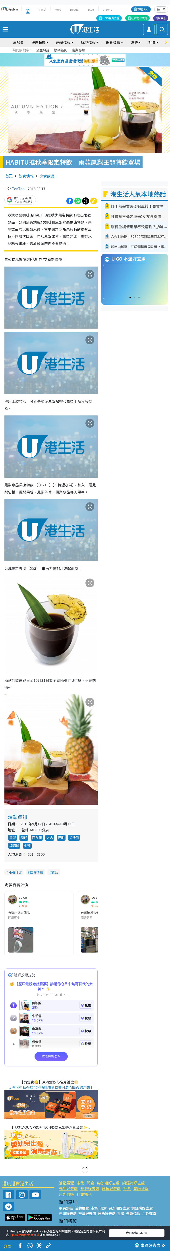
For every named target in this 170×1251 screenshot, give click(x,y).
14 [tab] (84, 65)
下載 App (143, 9)
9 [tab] (84, 60)
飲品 (54, 872)
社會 (127, 1188)
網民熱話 (66, 1208)
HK (27, 9)
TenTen (18, 188)
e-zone (107, 9)
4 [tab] (88, 55)
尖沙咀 (74, 837)
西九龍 (37, 837)
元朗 (61, 837)
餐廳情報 (141, 1188)
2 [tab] (79, 55)
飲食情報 (26, 176)
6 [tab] (97, 55)
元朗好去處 (68, 1188)
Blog (91, 9)
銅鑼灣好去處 (133, 1183)
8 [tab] (79, 60)
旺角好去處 (111, 1188)
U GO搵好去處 (111, 18)
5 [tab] (93, 55)
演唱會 (18, 42)
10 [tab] (88, 60)
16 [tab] (93, 65)
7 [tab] (75, 60)
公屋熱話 (42, 50)
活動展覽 (66, 1183)
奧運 (12, 837)
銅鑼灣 (14, 845)
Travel (42, 9)
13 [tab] (79, 65)
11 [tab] (93, 60)
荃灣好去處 (89, 1188)
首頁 (9, 176)
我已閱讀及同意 (136, 1233)
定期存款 (78, 50)
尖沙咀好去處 (108, 1183)
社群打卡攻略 (139, 18)
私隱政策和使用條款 (26, 1235)
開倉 (90, 1183)
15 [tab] (88, 65)
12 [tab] (97, 60)
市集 (80, 1183)
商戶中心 (160, 18)
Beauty (74, 9)
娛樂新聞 (60, 50)
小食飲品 (46, 176)
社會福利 (84, 1194)
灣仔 (24, 837)
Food (58, 9)
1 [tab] (75, 55)
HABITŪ (14, 872)
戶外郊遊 (66, 1194)
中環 (27, 845)
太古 (49, 837)
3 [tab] (84, 55)
